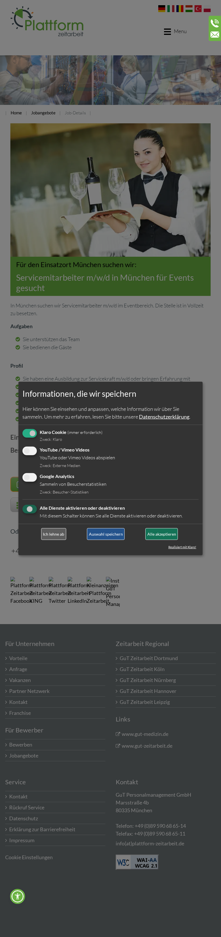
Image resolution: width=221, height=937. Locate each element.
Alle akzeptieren (161, 534)
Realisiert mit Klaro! (182, 547)
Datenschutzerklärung (164, 416)
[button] (18, 896)
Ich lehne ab (53, 534)
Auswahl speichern (106, 534)
